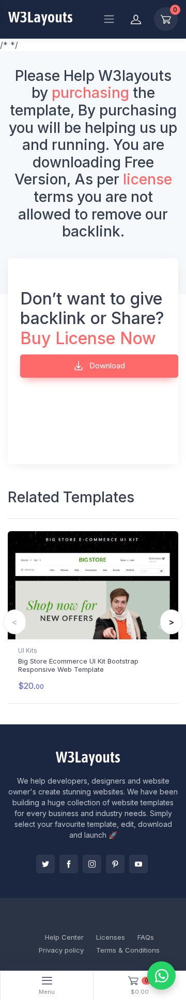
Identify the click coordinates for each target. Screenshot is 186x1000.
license (147, 179)
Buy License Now (88, 338)
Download (106, 365)
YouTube (138, 864)
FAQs (145, 937)
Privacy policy (61, 950)
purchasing (90, 92)
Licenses (110, 937)
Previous (15, 621)
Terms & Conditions (128, 950)
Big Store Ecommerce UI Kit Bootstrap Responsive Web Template (78, 665)
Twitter (45, 864)
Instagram (92, 864)
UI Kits (27, 650)
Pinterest (115, 864)
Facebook (68, 864)
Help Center (64, 937)
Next (171, 621)
